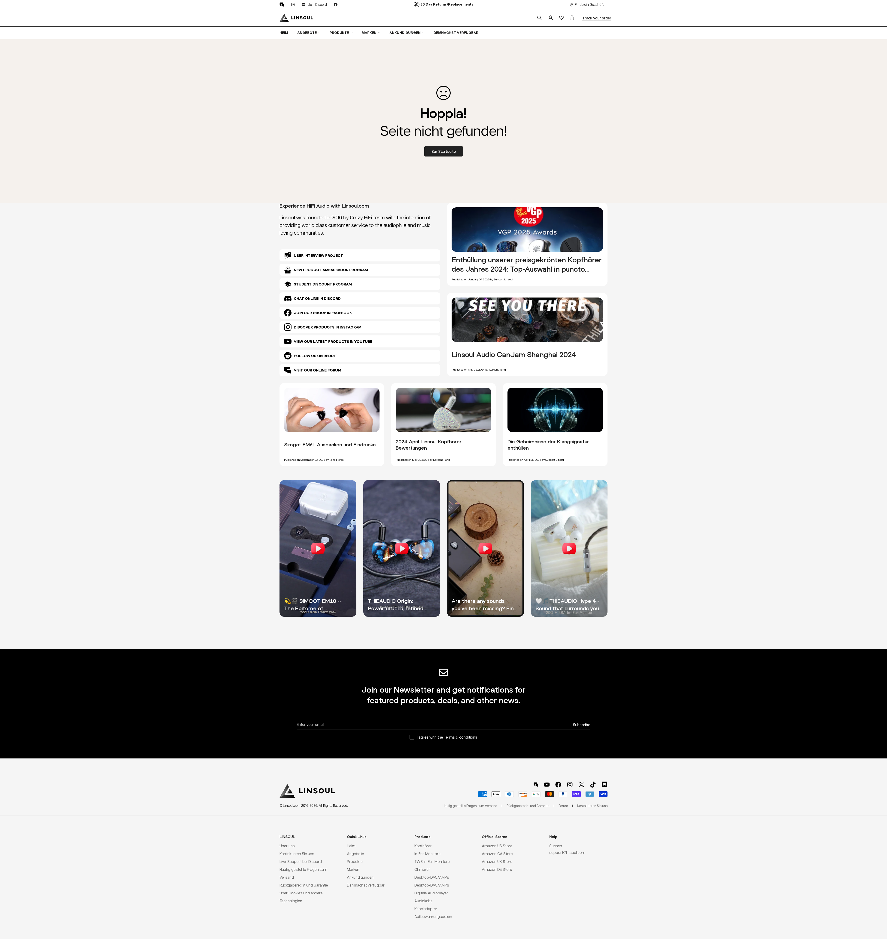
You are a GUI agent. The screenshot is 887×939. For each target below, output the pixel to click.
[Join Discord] (604, 785)
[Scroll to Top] (878, 913)
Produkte (339, 33)
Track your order (596, 17)
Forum (563, 806)
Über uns (287, 845)
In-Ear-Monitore (427, 853)
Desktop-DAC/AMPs (431, 877)
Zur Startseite (443, 151)
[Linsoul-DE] (296, 17)
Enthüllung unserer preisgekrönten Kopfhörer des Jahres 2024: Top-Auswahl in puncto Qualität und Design (527, 268)
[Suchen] (539, 18)
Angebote (307, 33)
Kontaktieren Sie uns (296, 853)
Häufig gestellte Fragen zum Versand (470, 806)
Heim (283, 33)
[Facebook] (335, 4)
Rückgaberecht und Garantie (303, 885)
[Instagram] (293, 4)
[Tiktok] (593, 785)
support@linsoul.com (567, 852)
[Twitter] (581, 785)
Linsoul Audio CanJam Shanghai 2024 (514, 354)
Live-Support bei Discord (300, 861)
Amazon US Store (497, 845)
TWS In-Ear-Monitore (432, 861)
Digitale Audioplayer (431, 892)
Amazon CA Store (497, 853)
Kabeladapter (425, 908)
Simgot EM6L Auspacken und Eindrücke (330, 445)
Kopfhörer (423, 845)
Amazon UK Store (497, 861)
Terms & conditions (460, 737)
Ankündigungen (405, 33)
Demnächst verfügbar (456, 33)
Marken (369, 33)
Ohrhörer (422, 869)
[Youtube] (547, 785)
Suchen (555, 845)
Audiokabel (423, 900)
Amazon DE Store (497, 869)
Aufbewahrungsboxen (433, 916)
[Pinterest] (281, 4)
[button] (572, 17)
